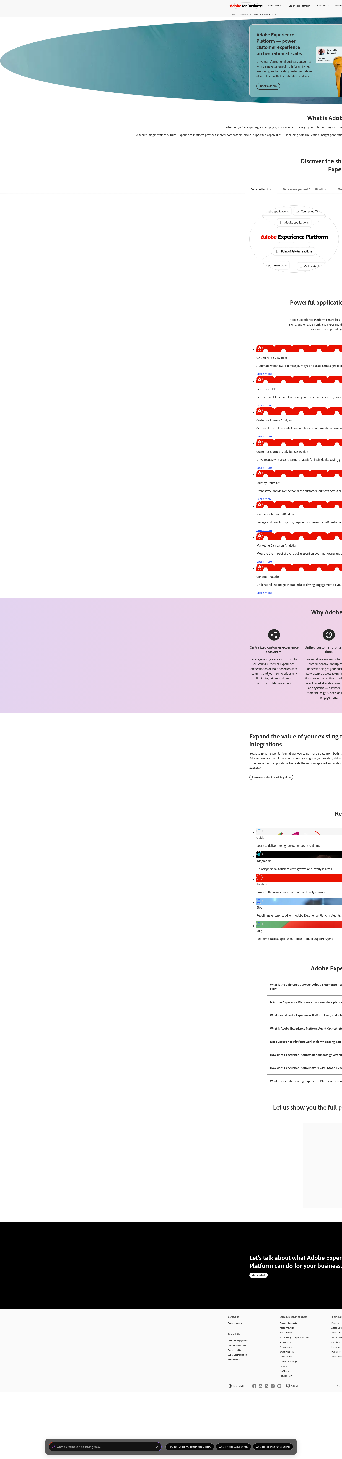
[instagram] (260, 1386)
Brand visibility (234, 1350)
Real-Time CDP (286, 1375)
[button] (237, 1385)
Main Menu (273, 5)
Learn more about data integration (271, 777)
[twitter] (266, 1386)
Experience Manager (288, 1361)
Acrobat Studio (286, 1347)
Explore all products (288, 1323)
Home (232, 14)
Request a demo (235, 1323)
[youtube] (279, 1386)
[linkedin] (273, 1386)
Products (321, 5)
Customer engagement (238, 1340)
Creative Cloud (286, 1356)
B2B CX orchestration (237, 1354)
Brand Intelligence (288, 1351)
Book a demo (268, 86)
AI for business (234, 1359)
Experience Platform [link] (299, 5)
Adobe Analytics (287, 1327)
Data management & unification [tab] (304, 189)
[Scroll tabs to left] (3, 188)
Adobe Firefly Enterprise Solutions (294, 1337)
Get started (258, 1275)
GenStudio (284, 1371)
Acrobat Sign (285, 1342)
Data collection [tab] (261, 189)
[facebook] (254, 1386)
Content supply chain (237, 1345)
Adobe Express (286, 1332)
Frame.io (283, 1366)
